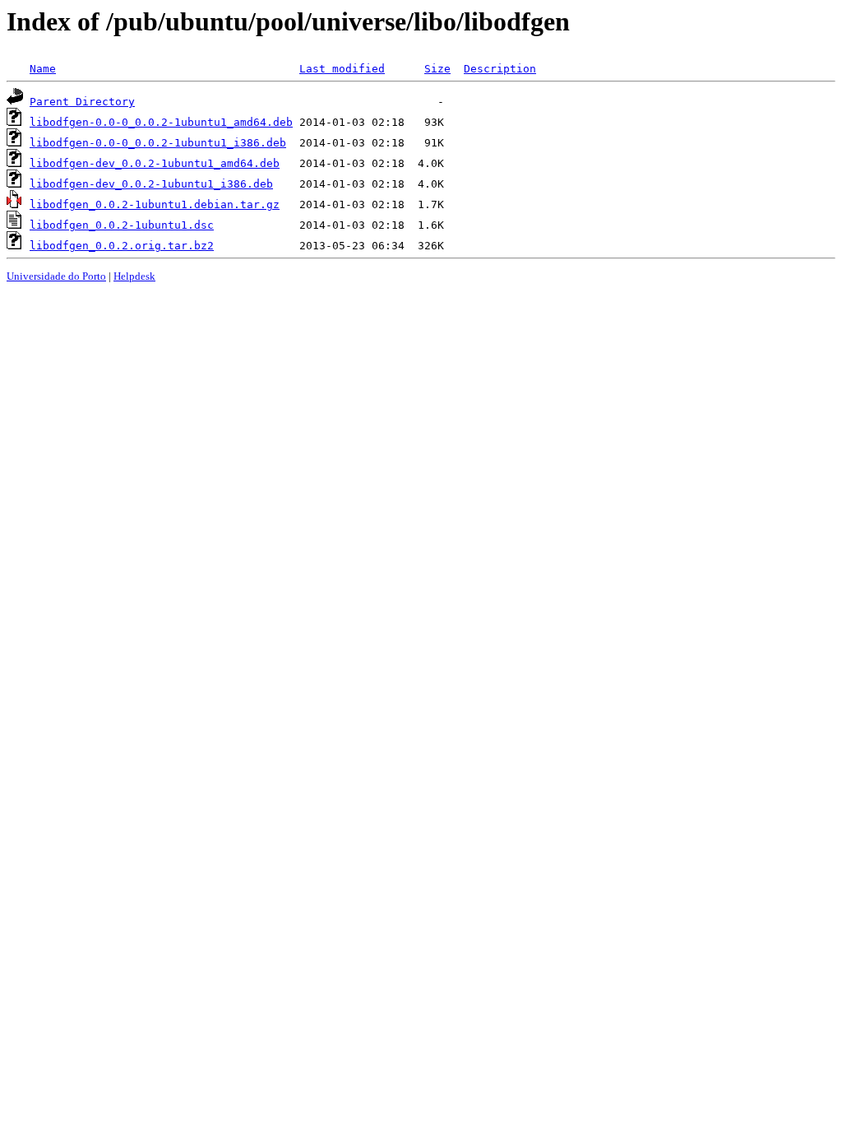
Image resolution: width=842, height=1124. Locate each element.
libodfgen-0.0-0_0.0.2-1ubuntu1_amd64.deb (161, 122)
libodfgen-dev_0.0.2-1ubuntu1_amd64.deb (155, 163)
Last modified (342, 69)
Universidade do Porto (56, 276)
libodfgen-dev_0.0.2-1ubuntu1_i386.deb (151, 184)
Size (437, 69)
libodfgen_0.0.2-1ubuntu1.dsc (122, 225)
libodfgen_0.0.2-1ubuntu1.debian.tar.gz (155, 204)
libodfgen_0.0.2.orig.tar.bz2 (122, 245)
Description (500, 69)
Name (43, 69)
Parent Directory (82, 101)
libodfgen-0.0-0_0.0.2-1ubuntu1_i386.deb (158, 143)
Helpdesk (134, 276)
